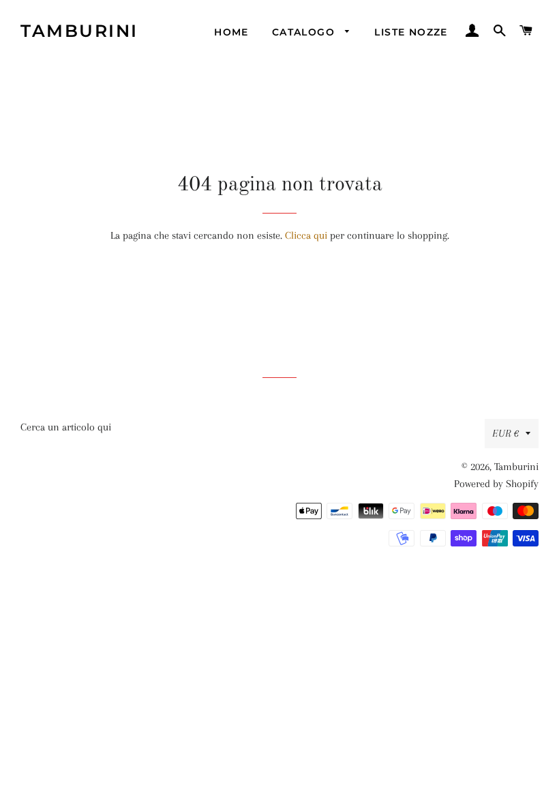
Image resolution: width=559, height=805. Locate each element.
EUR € (505, 433)
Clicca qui (306, 235)
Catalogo (305, 32)
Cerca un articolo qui (65, 427)
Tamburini (79, 30)
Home (231, 32)
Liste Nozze (410, 32)
